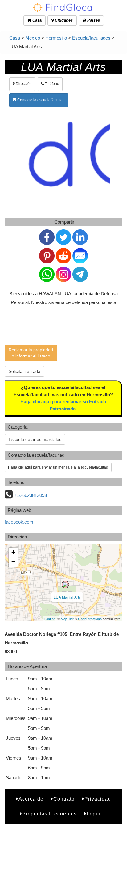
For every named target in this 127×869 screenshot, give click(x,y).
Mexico (32, 38)
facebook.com (19, 521)
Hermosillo (56, 38)
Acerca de (30, 799)
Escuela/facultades (91, 38)
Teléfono (51, 84)
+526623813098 (30, 495)
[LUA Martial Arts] (65, 584)
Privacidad (97, 799)
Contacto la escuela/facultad (40, 100)
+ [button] (13, 552)
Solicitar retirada (24, 371)
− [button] (13, 562)
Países (93, 20)
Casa (36, 20)
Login (93, 813)
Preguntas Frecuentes (49, 813)
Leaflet (49, 618)
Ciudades (63, 20)
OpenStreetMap (90, 618)
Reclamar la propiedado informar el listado (31, 352)
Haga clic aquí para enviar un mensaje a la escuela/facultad (58, 467)
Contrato (64, 799)
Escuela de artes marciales (35, 439)
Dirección (23, 84)
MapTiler (67, 618)
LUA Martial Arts (67, 597)
